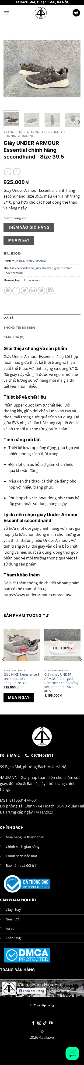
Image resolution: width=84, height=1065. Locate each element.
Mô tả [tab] (9, 318)
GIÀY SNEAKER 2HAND (44, 132)
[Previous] (11, 68)
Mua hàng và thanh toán (25, 837)
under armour (13, 273)
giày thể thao (63, 268)
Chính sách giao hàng (23, 846)
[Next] (73, 68)
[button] (6, 12)
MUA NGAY (19, 240)
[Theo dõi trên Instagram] (39, 1023)
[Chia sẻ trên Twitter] (24, 290)
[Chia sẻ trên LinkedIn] (50, 290)
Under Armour (33, 280)
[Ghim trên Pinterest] (41, 290)
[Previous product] (16, 171)
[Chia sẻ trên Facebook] (16, 290)
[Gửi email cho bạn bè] (33, 290)
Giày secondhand (22, 268)
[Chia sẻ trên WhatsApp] (8, 290)
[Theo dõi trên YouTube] (50, 1023)
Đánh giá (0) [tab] (14, 337)
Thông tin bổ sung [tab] (19, 327)
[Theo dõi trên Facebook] (33, 1023)
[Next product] (7, 171)
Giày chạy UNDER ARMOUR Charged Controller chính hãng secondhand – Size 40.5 (61, 682)
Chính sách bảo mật (21, 856)
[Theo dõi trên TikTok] (45, 1023)
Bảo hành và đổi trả (21, 865)
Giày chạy (13, 909)
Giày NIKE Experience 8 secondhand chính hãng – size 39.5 (22, 678)
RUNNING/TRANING (19, 136)
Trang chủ (13, 132)
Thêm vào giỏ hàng (28, 227)
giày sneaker (44, 268)
